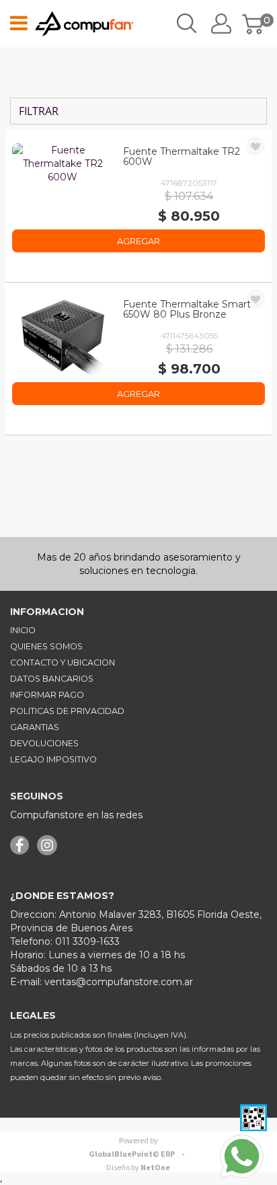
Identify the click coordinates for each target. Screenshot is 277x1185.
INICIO (23, 630)
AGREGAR (138, 241)
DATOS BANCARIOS (51, 679)
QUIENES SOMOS (46, 646)
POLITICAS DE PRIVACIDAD (67, 711)
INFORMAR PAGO (47, 695)
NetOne (138, 1168)
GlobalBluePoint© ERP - (138, 1147)
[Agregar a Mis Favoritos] (255, 146)
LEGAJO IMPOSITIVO (53, 759)
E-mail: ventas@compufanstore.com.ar (101, 982)
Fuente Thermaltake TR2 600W (181, 156)
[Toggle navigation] (19, 23)
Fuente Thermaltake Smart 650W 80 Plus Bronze (187, 309)
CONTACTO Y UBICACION (62, 662)
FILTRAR (37, 111)
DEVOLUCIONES (44, 743)
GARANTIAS (34, 727)
